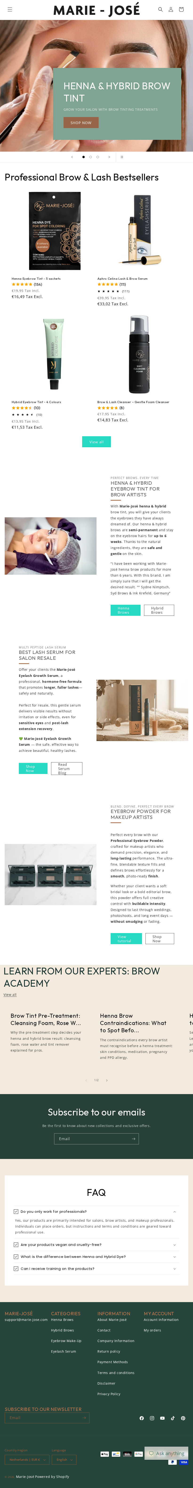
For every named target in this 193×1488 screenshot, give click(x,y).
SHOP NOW (81, 122)
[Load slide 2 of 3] (90, 157)
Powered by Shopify (52, 1476)
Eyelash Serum (63, 1351)
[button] (10, 9)
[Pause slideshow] (121, 157)
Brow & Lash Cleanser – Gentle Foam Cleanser (133, 402)
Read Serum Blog (64, 768)
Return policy (108, 1351)
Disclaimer (106, 1383)
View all (96, 442)
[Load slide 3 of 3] (97, 157)
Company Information (115, 1341)
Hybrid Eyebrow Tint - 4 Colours (36, 402)
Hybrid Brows (157, 610)
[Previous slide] (72, 157)
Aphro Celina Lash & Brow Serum (122, 278)
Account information (161, 1319)
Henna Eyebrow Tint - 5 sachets (36, 278)
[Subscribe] (133, 1138)
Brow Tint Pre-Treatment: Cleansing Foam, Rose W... (46, 1019)
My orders (152, 1330)
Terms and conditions (116, 1372)
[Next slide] (109, 157)
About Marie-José (112, 1319)
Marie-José (25, 1476)
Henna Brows (123, 610)
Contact (103, 1330)
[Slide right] (107, 1080)
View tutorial (124, 938)
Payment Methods (112, 1362)
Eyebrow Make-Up (66, 1341)
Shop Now (30, 768)
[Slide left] (86, 1080)
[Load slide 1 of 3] (83, 157)
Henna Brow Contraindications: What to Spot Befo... (133, 1023)
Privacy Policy (108, 1394)
